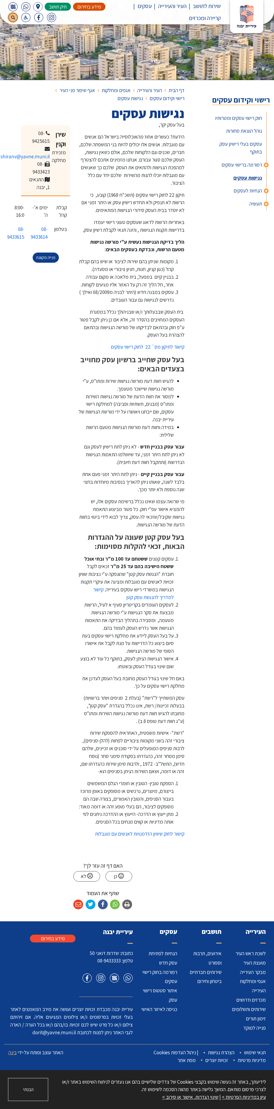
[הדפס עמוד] (127, 904)
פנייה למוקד (254, 1027)
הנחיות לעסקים (248, 190)
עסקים (145, 6)
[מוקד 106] (12, 6)
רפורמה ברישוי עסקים (242, 164)
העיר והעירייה (172, 6)
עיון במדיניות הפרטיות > (244, 1097)
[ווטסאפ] (25, 6)
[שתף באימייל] (78, 904)
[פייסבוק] (38, 17)
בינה (12, 1052)
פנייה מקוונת (45, 257)
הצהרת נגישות (221, 1052)
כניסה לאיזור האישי (159, 1009)
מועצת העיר (254, 962)
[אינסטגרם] (51, 17)
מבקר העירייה (253, 972)
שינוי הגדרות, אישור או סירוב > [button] (190, 1097)
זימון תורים (256, 1018)
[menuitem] (204, 6)
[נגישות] (25, 17)
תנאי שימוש (255, 1052)
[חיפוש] (12, 17)
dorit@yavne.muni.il (54, 1032)
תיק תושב (58, 6)
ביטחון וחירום (209, 981)
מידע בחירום (89, 6)
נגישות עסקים (247, 177)
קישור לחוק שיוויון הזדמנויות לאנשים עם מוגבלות (139, 833)
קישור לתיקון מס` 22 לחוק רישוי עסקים (147, 346)
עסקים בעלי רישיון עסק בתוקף (240, 147)
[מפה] (38, 6)
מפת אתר (186, 1060)
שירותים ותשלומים (249, 1009)
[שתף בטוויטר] (90, 904)
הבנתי (28, 1089)
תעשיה (255, 203)
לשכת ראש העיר (250, 953)
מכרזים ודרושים (251, 999)
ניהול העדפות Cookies (175, 1052)
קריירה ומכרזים (205, 18)
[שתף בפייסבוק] (103, 904)
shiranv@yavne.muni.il (25, 156)
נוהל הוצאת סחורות (244, 130)
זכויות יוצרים (216, 1060)
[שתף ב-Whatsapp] (115, 904)
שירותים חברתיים (206, 972)
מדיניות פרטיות (252, 1060)
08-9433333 (109, 960)
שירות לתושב (207, 6)
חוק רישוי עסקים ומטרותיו (238, 118)
